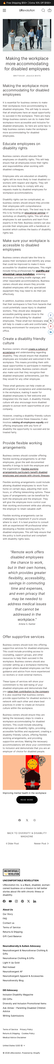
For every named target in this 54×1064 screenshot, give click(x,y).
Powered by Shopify (31, 1053)
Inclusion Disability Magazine (18, 994)
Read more (27, 800)
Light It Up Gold (11, 962)
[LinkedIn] (34, 901)
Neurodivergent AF (13, 971)
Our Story (8, 914)
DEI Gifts (7, 999)
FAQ (5, 918)
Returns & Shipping (13, 931)
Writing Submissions (13, 1015)
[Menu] (4, 10)
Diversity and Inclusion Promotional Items (24, 1003)
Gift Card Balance (12, 936)
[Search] (43, 11)
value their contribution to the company (28, 691)
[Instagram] (16, 901)
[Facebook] (4, 901)
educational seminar (35, 212)
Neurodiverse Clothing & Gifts (18, 958)
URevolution (15, 1053)
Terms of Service (11, 927)
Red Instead (9, 967)
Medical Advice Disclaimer (14, 1037)
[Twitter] (28, 901)
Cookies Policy (28, 1033)
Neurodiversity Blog (13, 980)
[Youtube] (10, 901)
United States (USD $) (13, 1045)
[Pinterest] (22, 901)
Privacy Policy (26, 1029)
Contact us (8, 923)
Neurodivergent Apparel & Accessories (23, 976)
